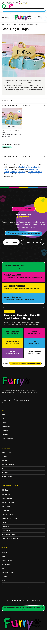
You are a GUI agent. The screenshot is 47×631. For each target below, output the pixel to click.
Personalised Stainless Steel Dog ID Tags (11, 135)
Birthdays (5, 430)
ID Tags (4, 456)
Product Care (6, 510)
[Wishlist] (19, 111)
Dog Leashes (32, 167)
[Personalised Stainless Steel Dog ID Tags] (12, 118)
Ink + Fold (5, 576)
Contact (5, 2)
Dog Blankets (30, 169)
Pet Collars (23, 167)
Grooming (5, 472)
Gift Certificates (7, 476)
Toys (3, 468)
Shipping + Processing (9, 518)
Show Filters (9, 100)
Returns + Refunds (8, 514)
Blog (23, 2)
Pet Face (4, 422)
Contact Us (5, 526)
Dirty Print (5, 580)
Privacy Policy (6, 530)
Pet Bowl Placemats (35, 171)
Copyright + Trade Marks (10, 538)
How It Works (6, 494)
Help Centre (5, 490)
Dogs (14, 24)
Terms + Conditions (8, 534)
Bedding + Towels (8, 464)
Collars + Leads (7, 452)
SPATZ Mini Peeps (8, 572)
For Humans (6, 426)
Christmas (5, 434)
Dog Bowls (13, 171)
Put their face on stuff (32, 242)
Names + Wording (8, 502)
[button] (43, 17)
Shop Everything (7, 438)
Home (3, 24)
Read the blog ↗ (21, 400)
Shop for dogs (11, 242)
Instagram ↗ (7, 400)
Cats (3, 418)
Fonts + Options (7, 498)
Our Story (15, 2)
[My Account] (39, 17)
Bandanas (5, 460)
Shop (8, 24)
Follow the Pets (7, 560)
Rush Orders (6, 506)
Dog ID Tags (21, 24)
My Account (6, 564)
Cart (3, 568)
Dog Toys (21, 171)
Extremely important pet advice (14, 586)
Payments (5, 522)
